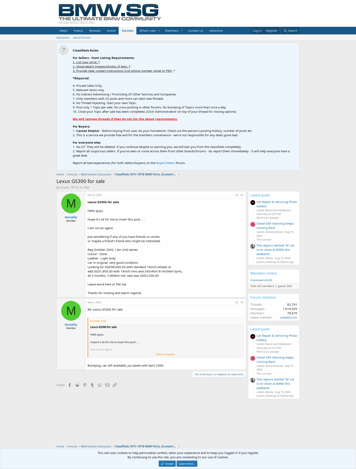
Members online (263, 273)
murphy (64, 187)
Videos (78, 30)
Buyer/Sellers (165, 163)
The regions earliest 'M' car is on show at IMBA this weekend (275, 249)
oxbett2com (288, 317)
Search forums (81, 37)
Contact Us (195, 30)
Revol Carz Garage (267, 217)
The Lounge (263, 239)
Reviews (95, 30)
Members (172, 30)
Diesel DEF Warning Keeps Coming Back (275, 225)
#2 (242, 302)
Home (111, 30)
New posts (62, 37)
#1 (242, 195)
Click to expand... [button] (166, 354)
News (63, 30)
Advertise (216, 30)
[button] (159, 30)
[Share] (236, 195)
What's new (147, 30)
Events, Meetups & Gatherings (275, 262)
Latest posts (260, 195)
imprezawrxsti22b (261, 280)
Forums (127, 30)
